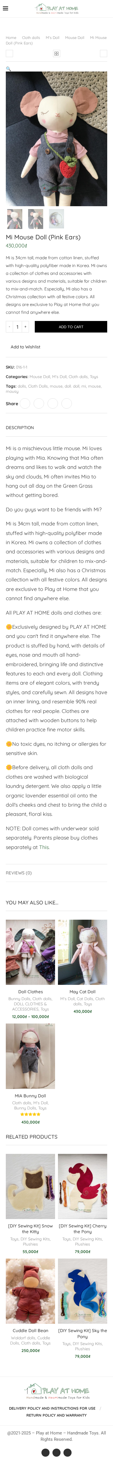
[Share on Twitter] (39, 403)
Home (11, 37)
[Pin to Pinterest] (53, 403)
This (44, 847)
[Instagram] (56, 1453)
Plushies (30, 1244)
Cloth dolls (31, 37)
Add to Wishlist (25, 347)
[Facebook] (45, 1453)
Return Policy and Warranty (56, 1415)
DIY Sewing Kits (35, 1239)
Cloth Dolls (38, 386)
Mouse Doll (74, 37)
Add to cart (71, 326)
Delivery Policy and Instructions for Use (52, 1408)
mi (83, 386)
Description (20, 427)
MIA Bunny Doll (30, 1095)
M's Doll (52, 37)
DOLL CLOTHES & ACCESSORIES (29, 1006)
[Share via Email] (66, 403)
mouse (56, 386)
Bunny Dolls (19, 998)
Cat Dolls (85, 998)
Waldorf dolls (23, 1337)
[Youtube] (67, 1453)
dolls (22, 386)
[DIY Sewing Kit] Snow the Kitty (30, 1228)
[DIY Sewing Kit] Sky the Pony (82, 1333)
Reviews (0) (19, 873)
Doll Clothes (30, 991)
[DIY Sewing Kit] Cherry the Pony (83, 1228)
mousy (12, 391)
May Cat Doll (83, 991)
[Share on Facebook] (25, 403)
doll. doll (72, 386)
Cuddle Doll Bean (30, 1330)
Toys (94, 376)
